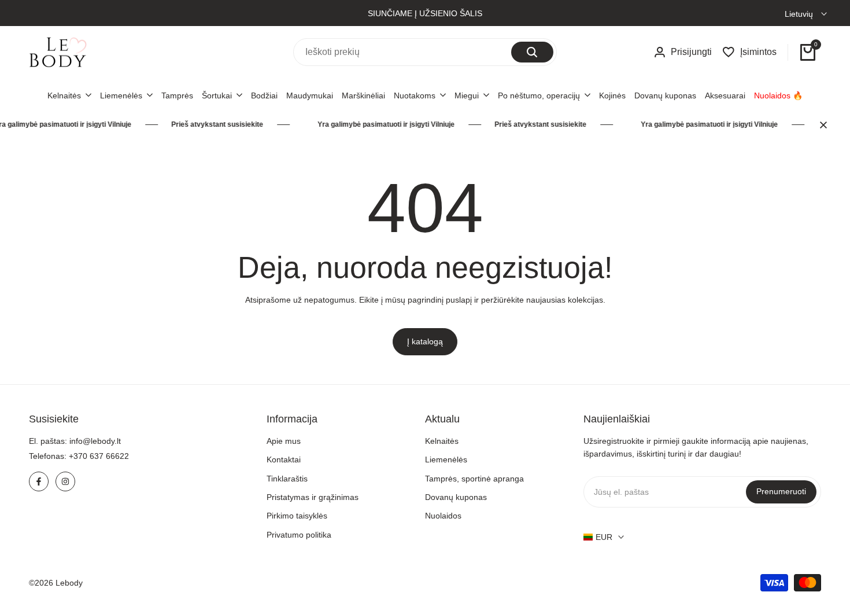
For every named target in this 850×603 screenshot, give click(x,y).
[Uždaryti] (821, 125)
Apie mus (284, 441)
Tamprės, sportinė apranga (474, 478)
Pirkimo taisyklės (297, 515)
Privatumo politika (299, 534)
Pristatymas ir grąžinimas (313, 497)
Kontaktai (284, 459)
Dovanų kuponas (456, 497)
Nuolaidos (443, 515)
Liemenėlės (446, 459)
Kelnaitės (442, 441)
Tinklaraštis (287, 478)
